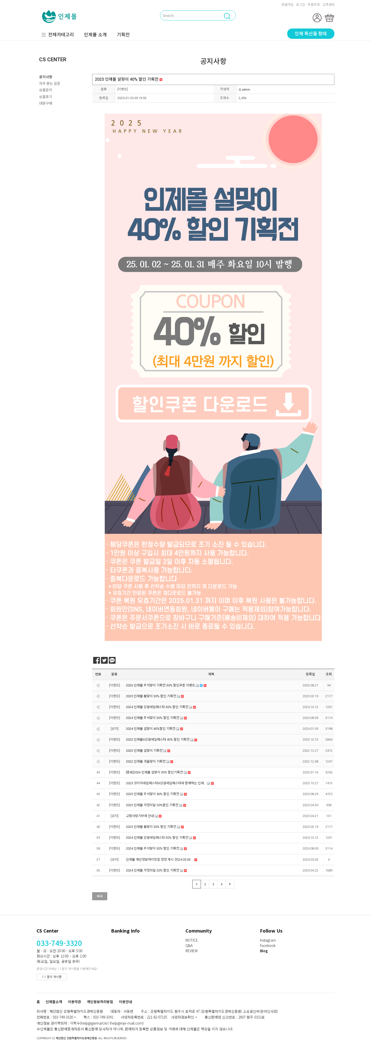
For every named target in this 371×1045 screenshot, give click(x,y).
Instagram (268, 940)
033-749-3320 (59, 943)
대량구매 (45, 103)
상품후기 (45, 97)
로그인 (300, 4)
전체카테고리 (61, 34)
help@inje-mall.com (127, 1023)
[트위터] (104, 660)
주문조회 (314, 4)
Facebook (268, 945)
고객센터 (328, 4)
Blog (264, 950)
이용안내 (125, 1002)
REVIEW (192, 950)
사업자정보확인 (182, 1017)
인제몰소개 (54, 1002)
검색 (105, 15)
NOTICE (192, 940)
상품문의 (45, 90)
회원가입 (287, 4)
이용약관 (74, 1002)
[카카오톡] (112, 660)
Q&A (189, 945)
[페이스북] (96, 660)
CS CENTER (52, 59)
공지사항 (45, 77)
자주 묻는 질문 (49, 83)
